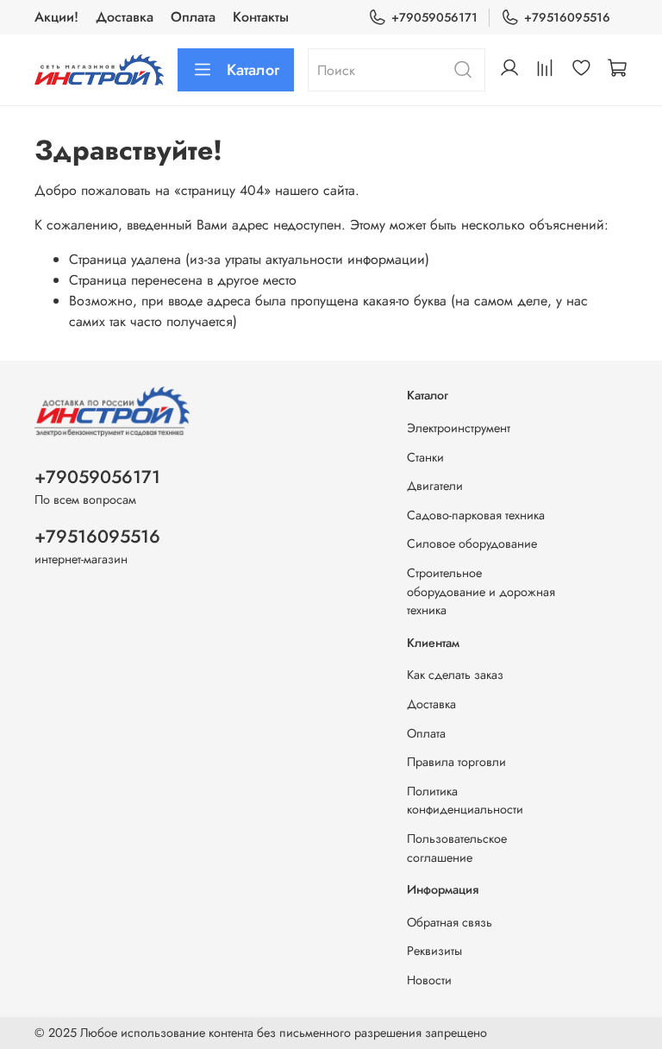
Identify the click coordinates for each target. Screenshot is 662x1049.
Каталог (253, 70)
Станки (425, 457)
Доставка (124, 17)
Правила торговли (456, 761)
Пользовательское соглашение (457, 848)
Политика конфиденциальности (465, 800)
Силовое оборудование (472, 543)
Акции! (56, 17)
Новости (429, 980)
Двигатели (435, 485)
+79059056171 (434, 17)
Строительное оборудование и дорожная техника (481, 591)
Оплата (193, 17)
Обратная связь (449, 922)
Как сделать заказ (455, 674)
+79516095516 (567, 17)
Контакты (261, 17)
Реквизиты (434, 950)
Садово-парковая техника (476, 515)
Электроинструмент (458, 428)
